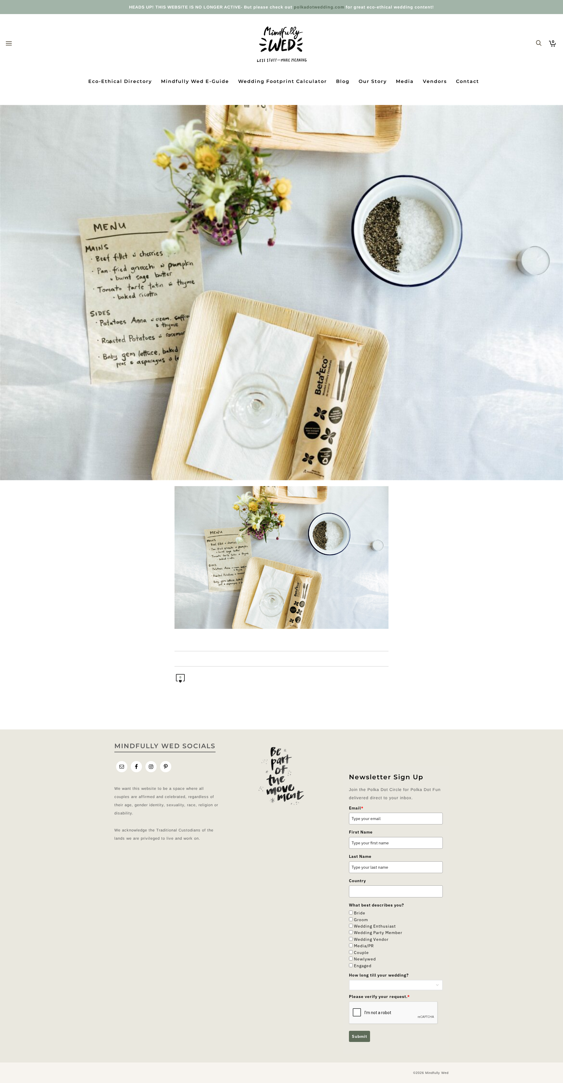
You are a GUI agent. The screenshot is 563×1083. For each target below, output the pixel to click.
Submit (359, 1036)
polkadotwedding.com (319, 7)
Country (357, 880)
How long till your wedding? (379, 975)
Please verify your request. (379, 996)
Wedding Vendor (371, 939)
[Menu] (9, 43)
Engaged (363, 965)
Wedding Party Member (378, 932)
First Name (361, 832)
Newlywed (365, 959)
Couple (361, 952)
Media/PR (364, 945)
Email (356, 808)
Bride (359, 913)
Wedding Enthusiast (375, 926)
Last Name (360, 856)
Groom (361, 919)
